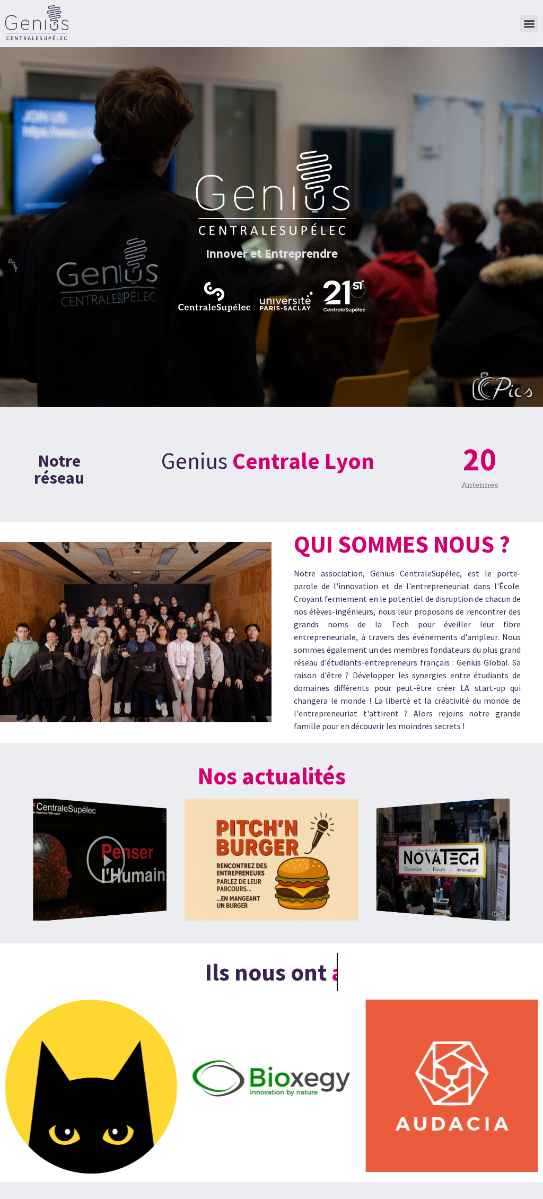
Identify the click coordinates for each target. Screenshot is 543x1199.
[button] (529, 23)
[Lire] (100, 859)
